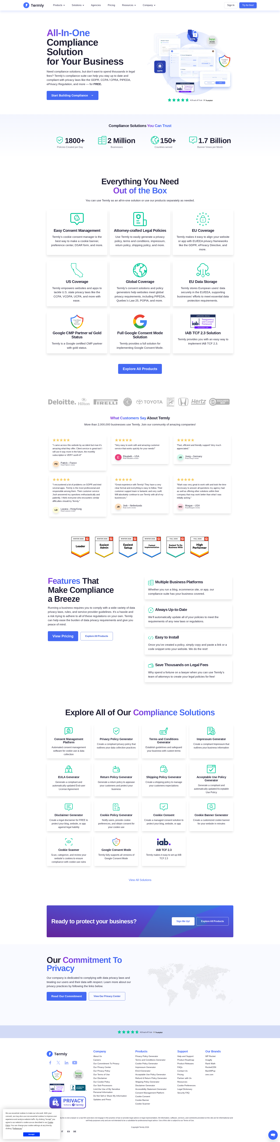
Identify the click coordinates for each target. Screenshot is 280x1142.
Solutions (77, 5)
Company (148, 5)
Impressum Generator (145, 1067)
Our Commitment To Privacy (106, 1063)
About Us (97, 1056)
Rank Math (210, 1063)
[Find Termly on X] (58, 1062)
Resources (127, 5)
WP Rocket (210, 1056)
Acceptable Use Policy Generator (150, 1074)
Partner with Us (184, 1078)
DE (74, 1131)
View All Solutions (140, 879)
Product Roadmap (185, 1060)
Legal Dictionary (184, 1089)
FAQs (179, 1067)
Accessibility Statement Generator (151, 1089)
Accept (31, 1134)
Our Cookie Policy (101, 1082)
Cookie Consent (142, 1096)
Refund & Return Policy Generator (151, 1078)
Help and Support (185, 1056)
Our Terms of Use (101, 1074)
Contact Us (182, 1071)
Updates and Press (102, 1099)
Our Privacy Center (102, 1067)
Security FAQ (183, 1093)
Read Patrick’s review (68, 465)
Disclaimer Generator (145, 1085)
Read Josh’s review (129, 508)
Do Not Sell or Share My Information (110, 1096)
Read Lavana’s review (68, 511)
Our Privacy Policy (101, 1071)
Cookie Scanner (142, 1104)
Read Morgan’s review (192, 508)
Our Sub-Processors (102, 1085)
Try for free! (248, 5)
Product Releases (185, 1063)
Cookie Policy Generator (146, 1063)
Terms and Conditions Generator (150, 1060)
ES (68, 1131)
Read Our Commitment (66, 996)
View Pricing (63, 636)
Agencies (96, 5)
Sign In (231, 5)
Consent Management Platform (149, 1093)
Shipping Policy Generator (147, 1082)
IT (62, 1131)
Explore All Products (140, 369)
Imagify (208, 1060)
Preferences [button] (17, 1129)
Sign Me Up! (183, 921)
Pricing (111, 5)
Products (57, 5)
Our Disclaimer (100, 1078)
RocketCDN (210, 1067)
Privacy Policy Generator (146, 1056)
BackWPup (210, 1071)
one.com (209, 1074)
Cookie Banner (142, 1100)
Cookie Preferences (186, 1085)
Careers (97, 1060)
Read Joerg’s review (191, 458)
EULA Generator (142, 1071)
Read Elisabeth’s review (131, 458)
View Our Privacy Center (107, 996)
